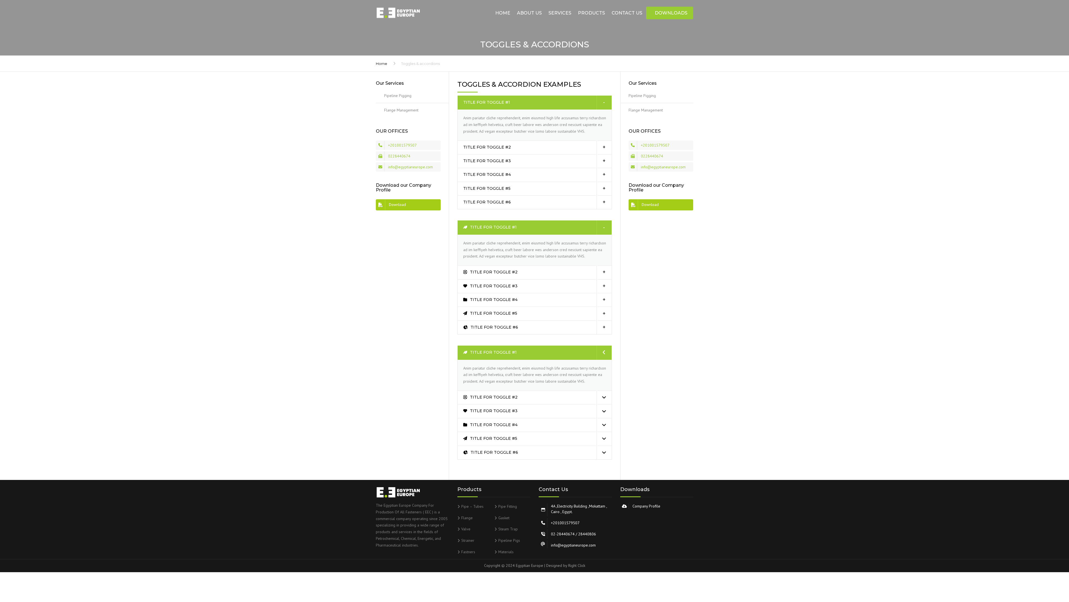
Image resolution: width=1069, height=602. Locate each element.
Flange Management (401, 110)
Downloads (671, 13)
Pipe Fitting (507, 506)
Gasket (503, 517)
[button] (535, 103)
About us (529, 13)
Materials (506, 551)
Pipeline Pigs (509, 540)
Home (502, 13)
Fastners (468, 551)
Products (591, 13)
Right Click (576, 565)
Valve (465, 528)
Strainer (467, 540)
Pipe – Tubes (472, 506)
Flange (467, 517)
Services (559, 13)
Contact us (627, 13)
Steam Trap (508, 528)
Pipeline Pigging (397, 95)
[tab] (535, 103)
